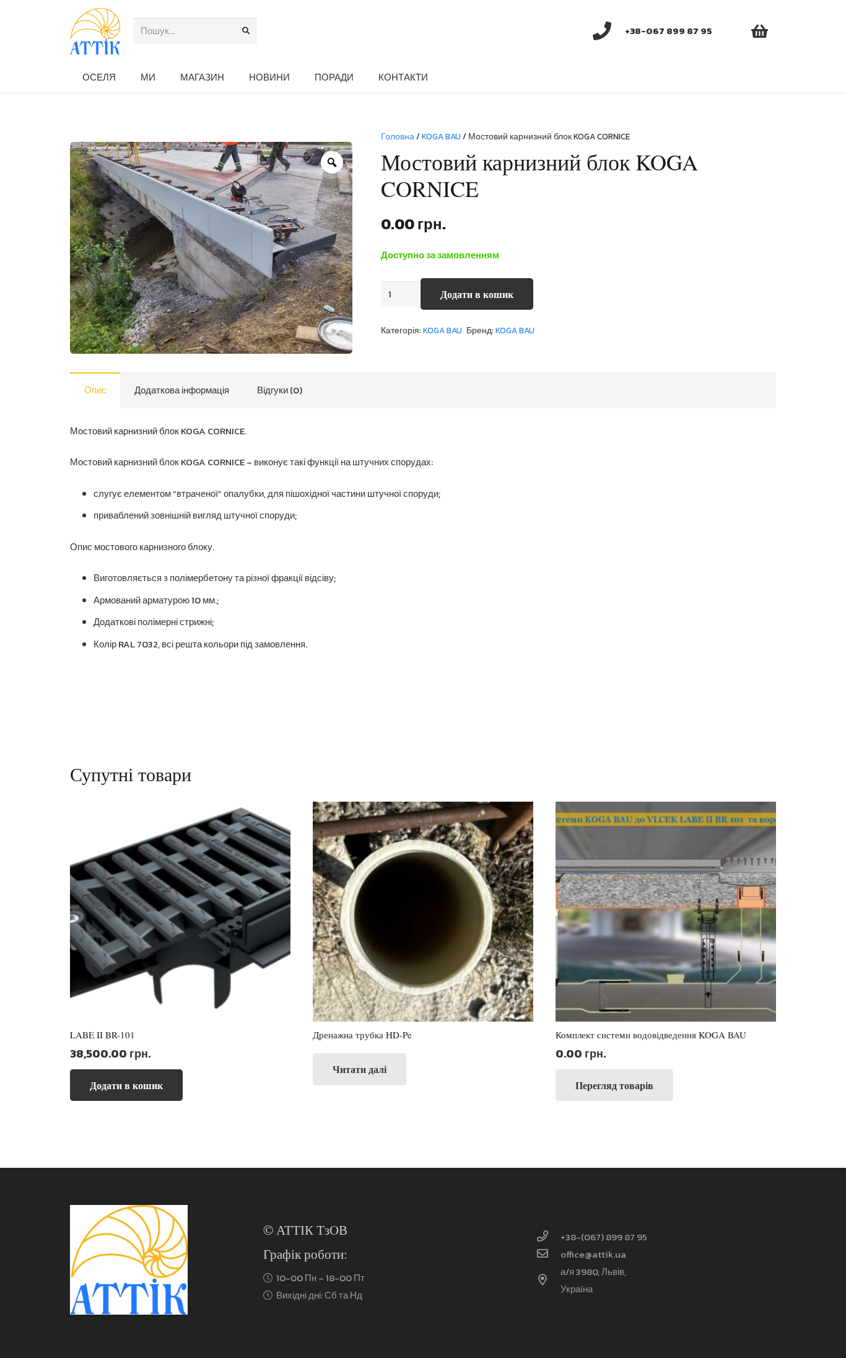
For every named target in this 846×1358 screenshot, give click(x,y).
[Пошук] (246, 31)
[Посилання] (95, 31)
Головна (397, 136)
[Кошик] (759, 31)
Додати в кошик (476, 294)
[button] (126, 1085)
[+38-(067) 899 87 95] (548, 1237)
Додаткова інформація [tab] (181, 390)
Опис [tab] (95, 390)
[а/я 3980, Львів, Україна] (548, 1280)
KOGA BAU (441, 136)
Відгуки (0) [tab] (279, 390)
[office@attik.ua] (548, 1254)
